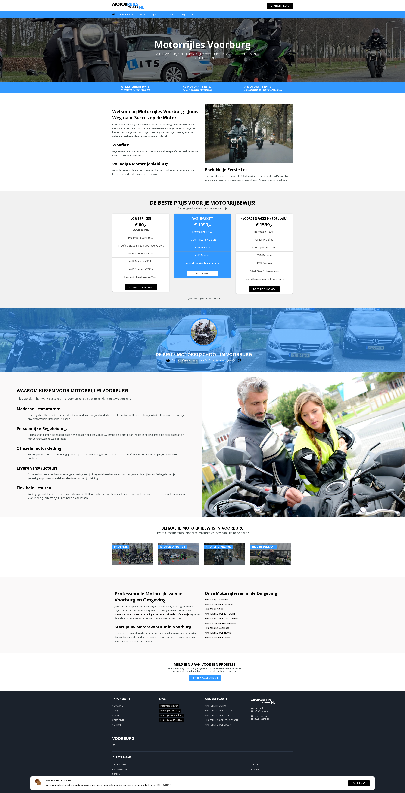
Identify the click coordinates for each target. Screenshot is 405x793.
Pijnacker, (172, 614)
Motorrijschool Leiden (218, 637)
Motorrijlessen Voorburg (171, 715)
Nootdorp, (161, 614)
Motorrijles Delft (215, 609)
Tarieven (142, 14)
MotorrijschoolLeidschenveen (221, 623)
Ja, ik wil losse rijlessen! (140, 287)
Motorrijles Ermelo (216, 706)
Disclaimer (119, 720)
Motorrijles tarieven (169, 706)
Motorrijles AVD (122, 769)
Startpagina (120, 764)
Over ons (118, 706)
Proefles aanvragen (203, 678)
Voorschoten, (133, 614)
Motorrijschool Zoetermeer (220, 614)
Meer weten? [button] (164, 785)
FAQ (116, 710)
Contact (193, 14)
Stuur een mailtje (261, 718)
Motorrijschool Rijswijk (218, 632)
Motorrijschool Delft (217, 715)
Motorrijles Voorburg (217, 628)
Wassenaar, (120, 614)
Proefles (171, 14)
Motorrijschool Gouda (218, 724)
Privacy (117, 715)
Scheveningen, (148, 614)
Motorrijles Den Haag (217, 599)
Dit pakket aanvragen (202, 273)
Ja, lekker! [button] (359, 783)
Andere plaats (281, 5)
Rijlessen (155, 14)
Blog (182, 14)
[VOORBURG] (263, 705)
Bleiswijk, (185, 614)
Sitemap (117, 724)
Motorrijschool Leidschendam (222, 618)
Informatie (125, 14)
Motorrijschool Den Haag (219, 604)
